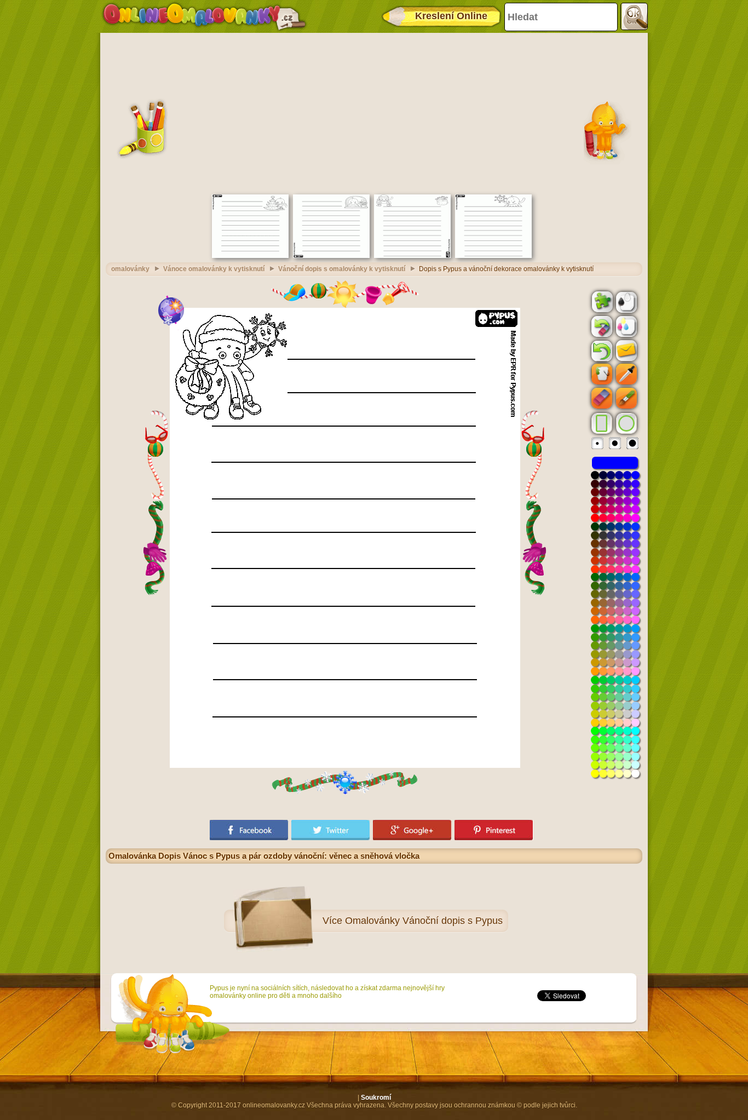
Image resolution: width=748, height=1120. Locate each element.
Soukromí (376, 1097)
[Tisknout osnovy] (625, 301)
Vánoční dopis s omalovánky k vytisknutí (341, 269)
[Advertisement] (374, 112)
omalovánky (130, 269)
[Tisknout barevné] (625, 325)
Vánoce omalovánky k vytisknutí (213, 269)
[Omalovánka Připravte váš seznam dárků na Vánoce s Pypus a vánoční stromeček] (250, 256)
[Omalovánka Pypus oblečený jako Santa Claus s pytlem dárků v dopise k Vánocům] (412, 256)
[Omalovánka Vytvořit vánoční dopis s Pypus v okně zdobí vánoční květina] (331, 256)
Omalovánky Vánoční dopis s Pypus (424, 920)
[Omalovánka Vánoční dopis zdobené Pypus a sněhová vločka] (493, 256)
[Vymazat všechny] (600, 326)
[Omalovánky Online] (204, 16)
